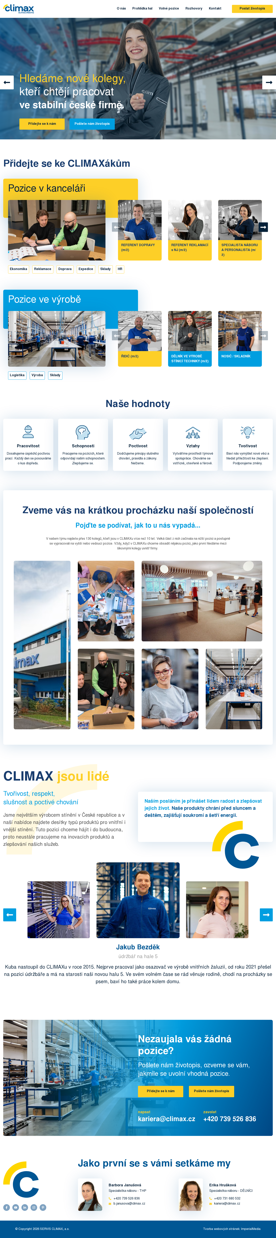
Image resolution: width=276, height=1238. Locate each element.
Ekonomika (18, 269)
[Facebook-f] (6, 1207)
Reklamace (42, 269)
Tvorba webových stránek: (221, 1229)
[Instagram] (34, 1207)
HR (120, 269)
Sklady (105, 269)
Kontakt (215, 8)
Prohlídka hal (142, 8)
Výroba (37, 375)
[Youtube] (15, 1207)
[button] (7, 82)
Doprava (65, 269)
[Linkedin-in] (24, 1207)
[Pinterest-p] (43, 1207)
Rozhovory (193, 8)
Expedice (86, 269)
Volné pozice (169, 8)
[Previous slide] (9, 914)
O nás (121, 8)
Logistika (17, 375)
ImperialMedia (251, 1229)
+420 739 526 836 (229, 1119)
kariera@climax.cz (166, 1119)
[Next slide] (266, 914)
